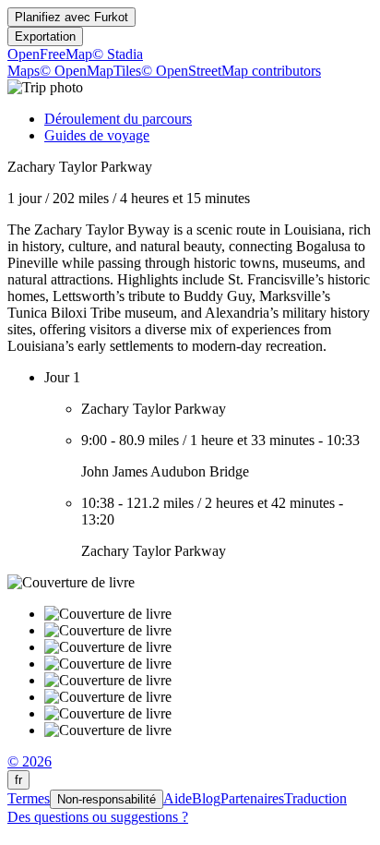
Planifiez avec (71, 17)
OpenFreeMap (49, 54)
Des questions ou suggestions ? (97, 817)
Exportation (45, 36)
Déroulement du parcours (118, 119)
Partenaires (252, 798)
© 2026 (29, 761)
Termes (28, 798)
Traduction (315, 798)
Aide (177, 798)
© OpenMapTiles (90, 70)
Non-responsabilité (106, 799)
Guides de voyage (96, 135)
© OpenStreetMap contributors (231, 70)
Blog (206, 798)
